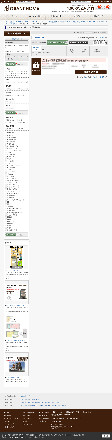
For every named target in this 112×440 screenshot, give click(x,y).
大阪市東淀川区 (25, 396)
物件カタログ (9, 427)
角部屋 (10, 228)
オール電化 (11, 178)
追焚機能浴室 (12, 195)
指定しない (10, 51)
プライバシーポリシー (12, 418)
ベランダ (11, 172)
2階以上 (10, 217)
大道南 (32, 399)
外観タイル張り (13, 189)
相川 (58, 405)
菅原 (37, 399)
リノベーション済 (13, 165)
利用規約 (8, 421)
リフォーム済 (12, 139)
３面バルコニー (13, 185)
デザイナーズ (12, 163)
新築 (18, 51)
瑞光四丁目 (34, 405)
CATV (10, 206)
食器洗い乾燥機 (13, 193)
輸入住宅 (11, 142)
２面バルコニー (13, 182)
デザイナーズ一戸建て (30, 412)
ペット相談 (11, 161)
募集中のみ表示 (39, 38)
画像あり (10, 129)
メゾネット (11, 170)
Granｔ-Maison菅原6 (12, 377)
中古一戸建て (27, 418)
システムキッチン (13, 146)
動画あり (22, 129)
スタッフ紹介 (44, 412)
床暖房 (10, 152)
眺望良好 (11, 167)
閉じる (106, 436)
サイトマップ (9, 424)
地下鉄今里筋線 (25, 402)
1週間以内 (22, 122)
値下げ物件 (11, 59)
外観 (34, 47)
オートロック (12, 210)
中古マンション (28, 424)
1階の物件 (11, 223)
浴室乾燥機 (11, 197)
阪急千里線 (55, 402)
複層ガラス (11, 157)
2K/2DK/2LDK (11, 73)
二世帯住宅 (11, 144)
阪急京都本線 (36, 402)
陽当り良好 (11, 135)
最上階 (10, 225)
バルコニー (11, 174)
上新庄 (41, 405)
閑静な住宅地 (12, 137)
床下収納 (11, 155)
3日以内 (9, 122)
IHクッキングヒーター (15, 191)
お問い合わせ (44, 421)
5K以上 (21, 76)
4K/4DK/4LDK (11, 76)
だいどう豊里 (24, 405)
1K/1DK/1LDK (23, 71)
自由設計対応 (12, 230)
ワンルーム (10, 71)
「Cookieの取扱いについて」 (22, 437)
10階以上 (11, 219)
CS (9, 202)
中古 (23, 51)
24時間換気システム (14, 180)
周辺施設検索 (44, 418)
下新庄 (64, 405)
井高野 (27, 399)
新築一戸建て (27, 415)
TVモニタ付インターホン (16, 213)
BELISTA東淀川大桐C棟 (13, 270)
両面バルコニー (13, 187)
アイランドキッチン (14, 150)
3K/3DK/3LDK (23, 73)
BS (9, 204)
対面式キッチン (13, 148)
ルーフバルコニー (13, 176)
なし (23, 95)
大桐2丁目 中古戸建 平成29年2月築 (17, 340)
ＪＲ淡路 (53, 405)
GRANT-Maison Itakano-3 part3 (15, 305)
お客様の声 (43, 415)
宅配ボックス (12, 215)
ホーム (7, 412)
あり (18, 95)
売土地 (25, 421)
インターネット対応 (14, 208)
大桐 (21, 399)
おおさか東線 (46, 402)
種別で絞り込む (17, 39)
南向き (10, 159)
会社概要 (8, 415)
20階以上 (11, 221)
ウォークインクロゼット (16, 200)
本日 (20, 120)
